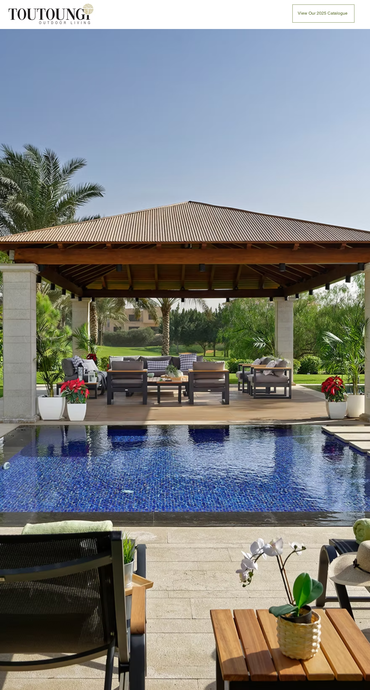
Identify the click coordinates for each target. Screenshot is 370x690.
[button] (323, 13)
